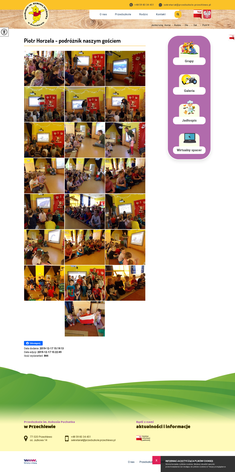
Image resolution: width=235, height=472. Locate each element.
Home (167, 25)
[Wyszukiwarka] (174, 14)
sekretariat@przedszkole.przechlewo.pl (187, 5)
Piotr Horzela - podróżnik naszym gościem (72, 40)
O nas (103, 14)
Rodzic (143, 14)
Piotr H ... (205, 25)
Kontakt (161, 14)
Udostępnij (35, 343)
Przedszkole (123, 14)
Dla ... (186, 25)
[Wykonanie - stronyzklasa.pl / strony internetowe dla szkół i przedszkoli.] (30, 462)
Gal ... (195, 25)
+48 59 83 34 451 (144, 5)
